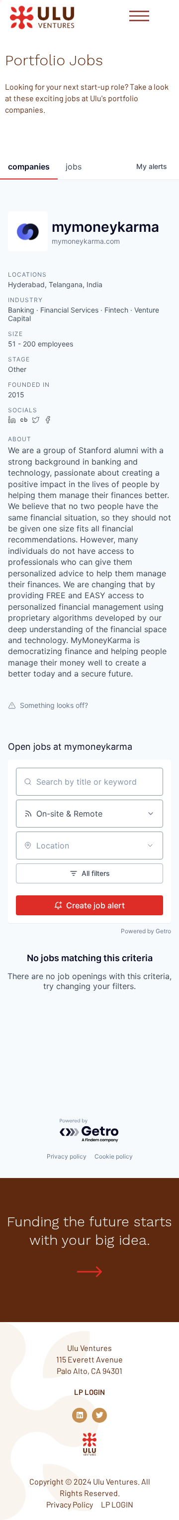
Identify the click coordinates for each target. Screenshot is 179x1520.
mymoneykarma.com (86, 241)
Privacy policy (67, 1156)
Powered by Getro (146, 931)
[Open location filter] (150, 845)
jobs (74, 166)
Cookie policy (113, 1156)
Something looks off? (54, 705)
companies (29, 166)
